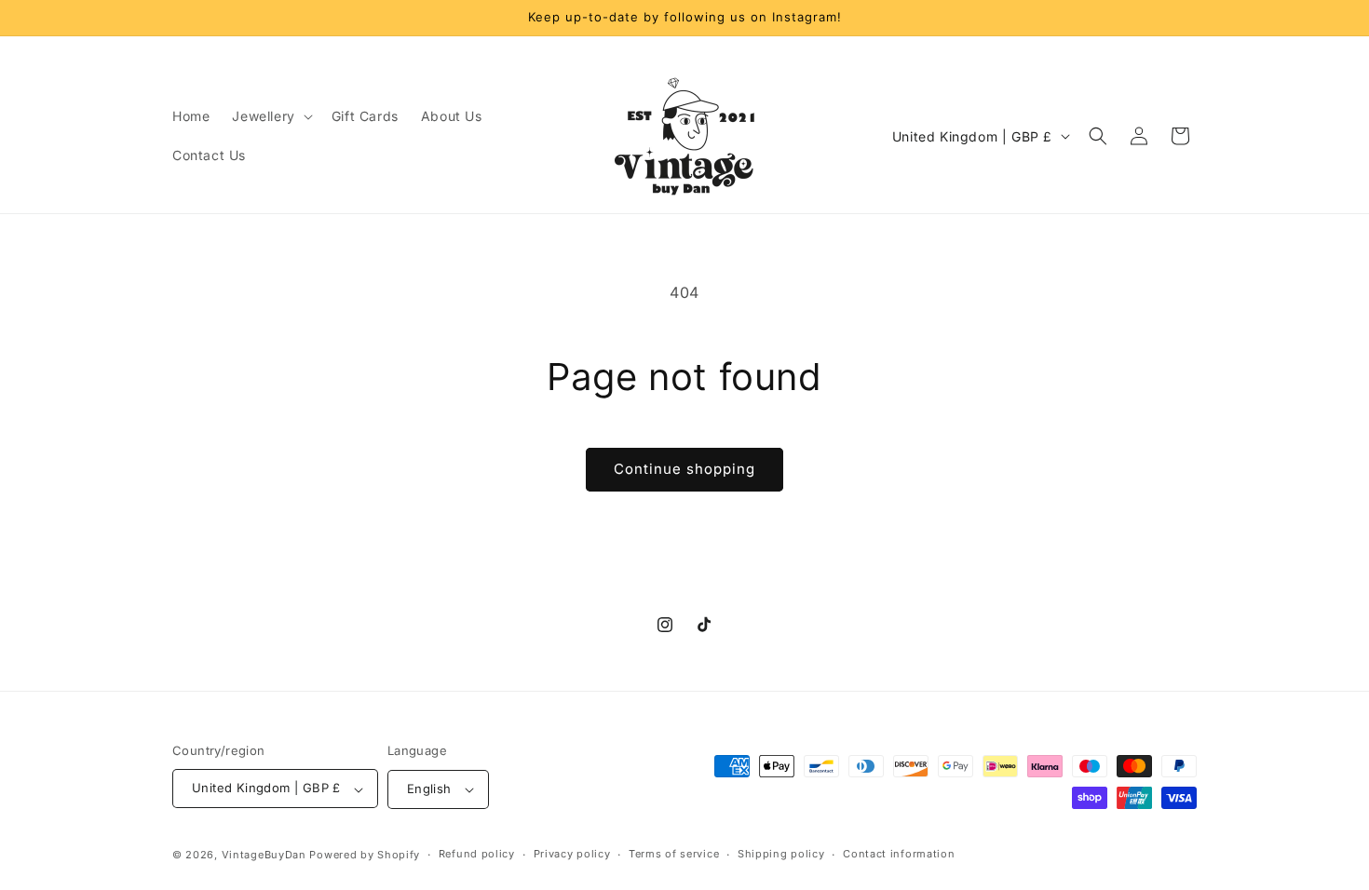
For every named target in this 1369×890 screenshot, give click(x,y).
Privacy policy (572, 853)
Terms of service (674, 853)
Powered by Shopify (364, 854)
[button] (270, 116)
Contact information (899, 853)
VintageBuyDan (264, 854)
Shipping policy (781, 853)
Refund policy (477, 853)
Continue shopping (684, 469)
